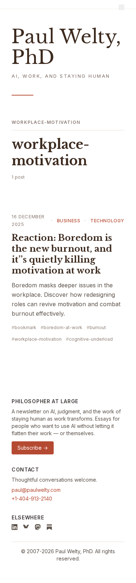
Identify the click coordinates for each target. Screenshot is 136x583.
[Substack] (49, 527)
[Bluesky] (26, 527)
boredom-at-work (63, 327)
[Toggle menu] (121, 7)
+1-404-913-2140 (32, 498)
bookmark (25, 327)
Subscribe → (32, 448)
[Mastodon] (38, 527)
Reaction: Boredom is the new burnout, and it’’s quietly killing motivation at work (62, 254)
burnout (98, 327)
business (69, 220)
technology (107, 220)
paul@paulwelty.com (36, 490)
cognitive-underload (91, 339)
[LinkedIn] (14, 527)
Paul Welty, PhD (66, 47)
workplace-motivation (38, 339)
